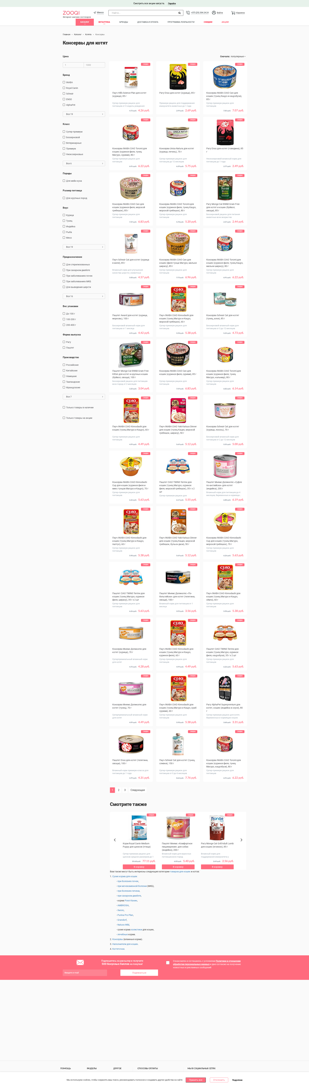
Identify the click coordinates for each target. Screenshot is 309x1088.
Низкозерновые (74, 154)
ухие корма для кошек (125, 876)
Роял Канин (131, 900)
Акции (225, 22)
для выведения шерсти (78, 287)
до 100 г (70, 313)
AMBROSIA (123, 905)
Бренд (66, 75)
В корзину (178, 789)
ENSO (69, 99)
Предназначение (72, 256)
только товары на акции (79, 418)
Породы (67, 173)
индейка (70, 226)
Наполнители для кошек (125, 944)
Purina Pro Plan (125, 915)
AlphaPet (70, 105)
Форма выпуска (72, 334)
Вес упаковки (70, 306)
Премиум (71, 148)
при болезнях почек (127, 881)
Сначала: (225, 56)
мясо (69, 237)
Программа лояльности (181, 22)
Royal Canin (72, 88)
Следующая (138, 790)
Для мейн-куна (74, 181)
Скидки (208, 22)
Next (242, 843)
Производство (71, 357)
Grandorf (122, 920)
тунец (69, 221)
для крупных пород (76, 198)
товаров (174, 871)
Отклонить (219, 1080)
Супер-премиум (74, 131)
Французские (73, 387)
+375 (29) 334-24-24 (199, 12)
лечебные (122, 934)
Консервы (117, 939)
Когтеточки (118, 949)
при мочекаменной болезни (132, 886)
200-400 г (71, 325)
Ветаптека (104, 22)
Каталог (84, 22)
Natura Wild (123, 924)
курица (70, 215)
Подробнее (237, 1080)
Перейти (172, 3)
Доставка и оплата (147, 22)
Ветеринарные (73, 143)
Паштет (70, 347)
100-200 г (71, 319)
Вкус (65, 207)
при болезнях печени (128, 891)
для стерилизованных (78, 264)
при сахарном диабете (78, 270)
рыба (69, 232)
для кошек (184, 871)
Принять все (195, 1080)
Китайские (71, 370)
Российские (72, 365)
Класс (66, 124)
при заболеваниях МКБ (78, 281)
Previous (116, 845)
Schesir (69, 93)
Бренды (123, 22)
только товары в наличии (80, 407)
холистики (136, 929)
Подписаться (139, 972)
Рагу (68, 342)
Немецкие (71, 376)
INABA (69, 82)
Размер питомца (72, 190)
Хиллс (120, 910)
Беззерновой (73, 137)
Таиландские (73, 382)
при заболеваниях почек (79, 275)
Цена (66, 56)
